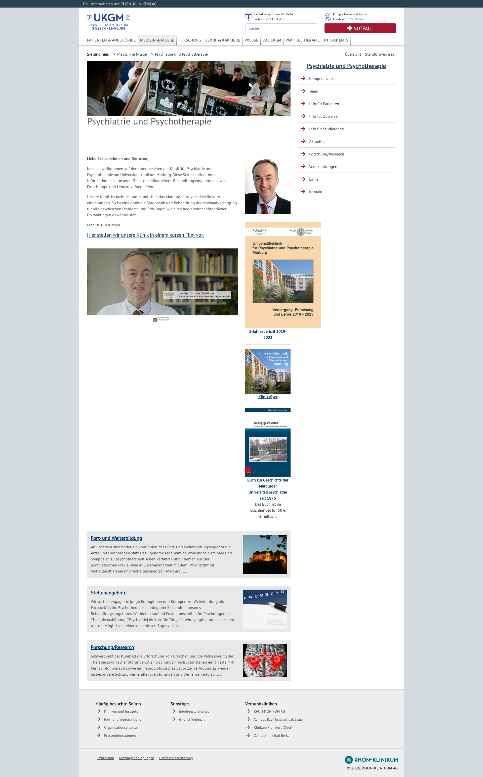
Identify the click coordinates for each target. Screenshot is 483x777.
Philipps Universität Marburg (351, 14)
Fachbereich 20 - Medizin (349, 19)
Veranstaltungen (323, 166)
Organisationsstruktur (121, 727)
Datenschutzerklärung (176, 758)
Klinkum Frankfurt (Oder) (273, 727)
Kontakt (316, 191)
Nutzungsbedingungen (136, 758)
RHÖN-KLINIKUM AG (269, 711)
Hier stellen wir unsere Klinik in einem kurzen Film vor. (145, 235)
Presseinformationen (120, 735)
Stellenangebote (109, 592)
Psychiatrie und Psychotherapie (181, 54)
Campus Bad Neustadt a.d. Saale (278, 719)
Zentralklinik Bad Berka (272, 735)
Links (313, 179)
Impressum (105, 758)
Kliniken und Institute (121, 711)
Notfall (363, 28)
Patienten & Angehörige (111, 40)
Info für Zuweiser (324, 116)
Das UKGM (272, 40)
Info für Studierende (326, 128)
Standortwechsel (379, 54)
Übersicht (353, 54)
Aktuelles (317, 141)
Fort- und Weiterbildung (116, 538)
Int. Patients (336, 40)
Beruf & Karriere (222, 40)
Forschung (190, 40)
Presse (251, 40)
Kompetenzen (321, 78)
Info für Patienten (324, 103)
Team (313, 91)
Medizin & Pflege (157, 40)
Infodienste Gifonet (194, 711)
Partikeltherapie (303, 40)
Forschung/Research (112, 647)
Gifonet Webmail (192, 719)
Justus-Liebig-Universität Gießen (274, 14)
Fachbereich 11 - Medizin (269, 19)
